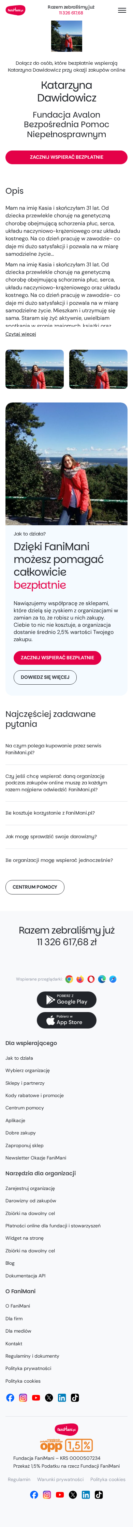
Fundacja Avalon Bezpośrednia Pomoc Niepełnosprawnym (66, 124)
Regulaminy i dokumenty (32, 1356)
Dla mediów (18, 1331)
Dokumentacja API (25, 1276)
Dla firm (14, 1318)
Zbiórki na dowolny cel (30, 1213)
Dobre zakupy (20, 1133)
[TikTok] (75, 1398)
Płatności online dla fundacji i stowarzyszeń (53, 1226)
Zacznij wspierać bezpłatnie (66, 157)
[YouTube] (36, 1398)
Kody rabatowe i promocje (34, 1095)
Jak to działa (19, 1058)
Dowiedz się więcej (45, 677)
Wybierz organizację (27, 1070)
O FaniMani (17, 1306)
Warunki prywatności (60, 1479)
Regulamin (19, 1479)
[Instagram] (23, 1398)
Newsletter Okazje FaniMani (35, 1158)
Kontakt (13, 1343)
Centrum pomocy (35, 887)
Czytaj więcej (20, 334)
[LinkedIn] (62, 1398)
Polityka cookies (23, 1381)
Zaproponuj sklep (24, 1145)
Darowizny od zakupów (30, 1201)
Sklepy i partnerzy (25, 1083)
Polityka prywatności (28, 1368)
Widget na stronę (24, 1238)
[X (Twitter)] (49, 1398)
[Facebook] (10, 1398)
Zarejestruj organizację (30, 1188)
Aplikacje (15, 1120)
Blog (10, 1263)
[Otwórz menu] (122, 10)
